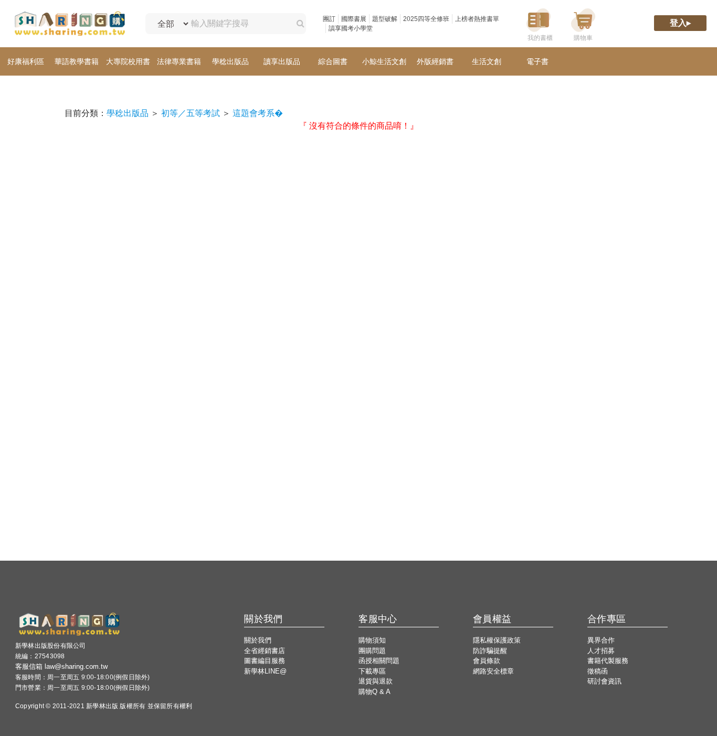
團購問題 (372, 651)
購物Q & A (374, 692)
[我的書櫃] (538, 24)
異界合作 (601, 640)
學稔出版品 (128, 113)
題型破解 (384, 19)
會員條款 (486, 661)
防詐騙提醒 (490, 651)
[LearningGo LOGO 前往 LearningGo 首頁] (69, 23)
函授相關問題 (378, 661)
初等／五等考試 (190, 113)
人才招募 (601, 651)
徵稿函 (597, 671)
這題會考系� (258, 113)
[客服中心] (627, 24)
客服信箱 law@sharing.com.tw (61, 666)
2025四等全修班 (426, 19)
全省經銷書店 (264, 651)
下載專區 (372, 671)
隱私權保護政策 (497, 640)
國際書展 (353, 19)
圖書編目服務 (264, 661)
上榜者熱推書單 (477, 19)
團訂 (329, 19)
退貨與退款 (375, 681)
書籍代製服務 (607, 661)
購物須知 (372, 640)
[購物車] (583, 24)
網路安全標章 (493, 671)
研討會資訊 (604, 681)
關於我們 (257, 640)
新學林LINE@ (265, 671)
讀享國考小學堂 (351, 28)
